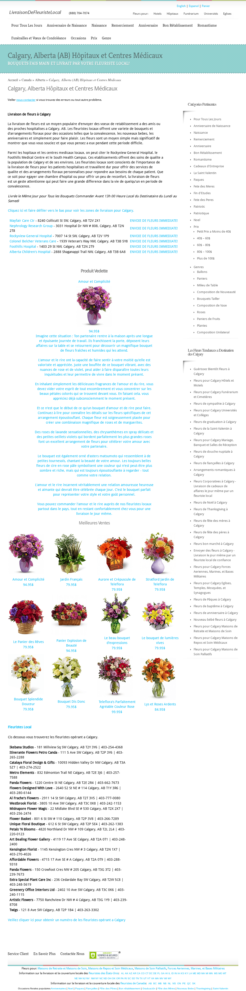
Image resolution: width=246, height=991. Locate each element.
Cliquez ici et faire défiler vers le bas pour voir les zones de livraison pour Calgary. (71, 210)
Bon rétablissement (129, 988)
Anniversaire (148, 25)
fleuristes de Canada (133, 983)
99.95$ (117, 712)
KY (186, 973)
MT (224, 973)
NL (169, 983)
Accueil (13, 80)
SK (194, 983)
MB (160, 983)
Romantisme (207, 25)
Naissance (99, 25)
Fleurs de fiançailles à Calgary (214, 463)
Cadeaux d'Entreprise (209, 166)
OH (109, 978)
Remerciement (122, 25)
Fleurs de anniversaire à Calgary (216, 613)
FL (158, 973)
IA (179, 973)
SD (133, 978)
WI (165, 978)
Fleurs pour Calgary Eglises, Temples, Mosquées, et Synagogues (213, 588)
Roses (201, 312)
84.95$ (160, 709)
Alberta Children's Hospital (30, 252)
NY (97, 978)
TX (141, 978)
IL (169, 973)
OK (114, 978)
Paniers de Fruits (208, 319)
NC (101, 978)
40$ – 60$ (203, 238)
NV (88, 978)
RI (125, 978)
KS (182, 973)
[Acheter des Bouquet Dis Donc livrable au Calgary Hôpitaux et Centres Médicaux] (69, 696)
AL (122, 973)
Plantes (202, 325)
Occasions (78, 38)
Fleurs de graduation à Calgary (215, 422)
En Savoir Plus (44, 953)
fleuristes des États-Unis (103, 973)
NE (76, 978)
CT (146, 973)
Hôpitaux (172, 13)
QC (189, 983)
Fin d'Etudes (202, 193)
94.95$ (94, 331)
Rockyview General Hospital (31, 236)
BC (155, 983)
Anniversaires (58, 988)
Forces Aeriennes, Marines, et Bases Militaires (196, 968)
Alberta (40, 80)
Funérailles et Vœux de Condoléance (38, 38)
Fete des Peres (204, 200)
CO (143, 973)
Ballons (202, 272)
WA (157, 978)
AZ (130, 973)
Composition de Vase (212, 305)
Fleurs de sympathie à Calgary (214, 403)
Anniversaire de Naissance (67, 25)
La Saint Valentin (205, 173)
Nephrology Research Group (31, 226)
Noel (197, 220)
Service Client (18, 953)
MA (203, 973)
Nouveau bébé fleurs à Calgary (215, 619)
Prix (94, 38)
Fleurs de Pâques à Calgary (212, 599)
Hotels (157, 13)
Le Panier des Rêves (28, 642)
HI (166, 973)
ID (172, 973)
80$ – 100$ (204, 251)
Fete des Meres (204, 186)
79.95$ (71, 585)
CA (138, 973)
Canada (26, 80)
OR (118, 978)
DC (151, 973)
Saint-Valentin (220, 988)
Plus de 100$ (206, 258)
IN (175, 973)
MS (216, 973)
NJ (84, 978)
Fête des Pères (108, 988)
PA (122, 978)
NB (164, 983)
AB (150, 983)
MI (207, 973)
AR (134, 973)
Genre (106, 38)
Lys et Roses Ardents (160, 704)
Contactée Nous (72, 953)
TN (137, 978)
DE (155, 973)
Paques (199, 179)
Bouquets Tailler (208, 298)
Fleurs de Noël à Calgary (210, 502)
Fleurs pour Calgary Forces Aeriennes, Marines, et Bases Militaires (214, 571)
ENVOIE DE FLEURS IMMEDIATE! (154, 220)
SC (129, 978)
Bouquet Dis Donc (71, 701)
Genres (199, 267)
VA (152, 978)
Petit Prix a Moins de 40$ (214, 231)
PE (184, 983)
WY (170, 978)
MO (220, 973)
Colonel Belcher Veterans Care (33, 241)
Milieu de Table (207, 285)
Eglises (227, 13)
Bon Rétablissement (178, 25)
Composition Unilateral (213, 332)
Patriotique (201, 213)
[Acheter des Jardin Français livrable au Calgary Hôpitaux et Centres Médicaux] (69, 574)
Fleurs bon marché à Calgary (214, 544)
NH (80, 978)
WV (161, 978)
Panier (206, 6)
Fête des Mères (166, 988)
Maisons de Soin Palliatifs (150, 968)
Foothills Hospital (23, 246)
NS (174, 983)
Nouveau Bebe (185, 988)
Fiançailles (92, 988)
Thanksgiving (203, 988)
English (181, 6)
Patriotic (199, 206)
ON (179, 983)
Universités (211, 13)
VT (148, 978)
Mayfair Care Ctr (22, 220)
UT (145, 978)
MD (199, 973)
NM (93, 978)
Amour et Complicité (94, 281)
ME (194, 973)
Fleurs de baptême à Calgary (213, 606)
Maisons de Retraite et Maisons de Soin (62, 968)
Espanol (194, 6)
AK (126, 973)
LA (190, 973)
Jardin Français (71, 579)
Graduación (148, 988)
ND (105, 978)
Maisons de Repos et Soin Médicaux (110, 968)
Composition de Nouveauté (216, 292)
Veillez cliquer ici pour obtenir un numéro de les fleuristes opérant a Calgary (66, 920)
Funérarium (191, 13)
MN (211, 973)
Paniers (202, 278)
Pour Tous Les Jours (26, 25)
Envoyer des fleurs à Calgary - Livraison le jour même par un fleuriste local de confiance (215, 555)
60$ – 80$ (203, 245)
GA (163, 973)
